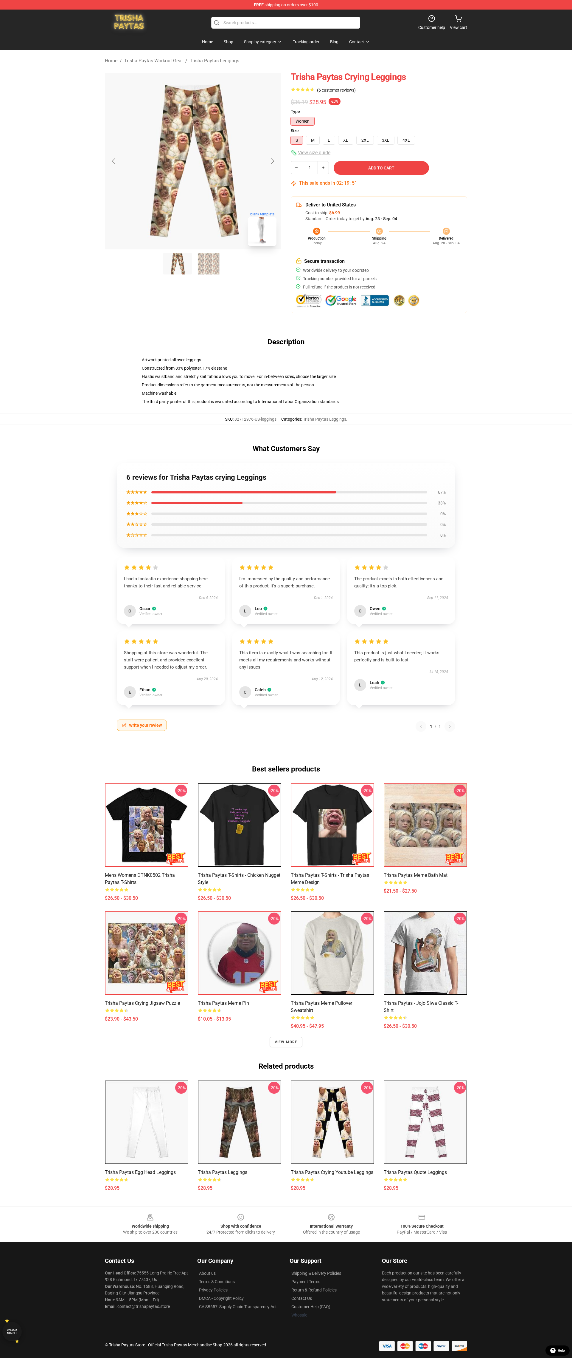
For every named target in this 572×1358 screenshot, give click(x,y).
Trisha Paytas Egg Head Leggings (140, 1172)
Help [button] (561, 1350)
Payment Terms (305, 1281)
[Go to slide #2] (208, 263)
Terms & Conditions (217, 1281)
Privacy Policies (213, 1290)
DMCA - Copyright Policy (221, 1298)
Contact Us (301, 1298)
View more (286, 1042)
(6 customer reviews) (336, 90)
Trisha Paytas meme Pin (223, 1003)
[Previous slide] (114, 161)
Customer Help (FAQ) (310, 1306)
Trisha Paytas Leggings (214, 61)
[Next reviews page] (449, 726)
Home (111, 61)
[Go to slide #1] (177, 263)
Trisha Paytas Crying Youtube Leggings (332, 1172)
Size (295, 130)
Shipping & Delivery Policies (316, 1273)
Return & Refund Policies (314, 1290)
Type (295, 111)
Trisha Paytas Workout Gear (153, 61)
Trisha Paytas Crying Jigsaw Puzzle (142, 1003)
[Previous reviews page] (421, 726)
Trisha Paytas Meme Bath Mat (415, 875)
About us (207, 1273)
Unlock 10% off (12, 1331)
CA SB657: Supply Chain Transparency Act (238, 1306)
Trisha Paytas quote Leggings (415, 1172)
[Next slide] (272, 161)
